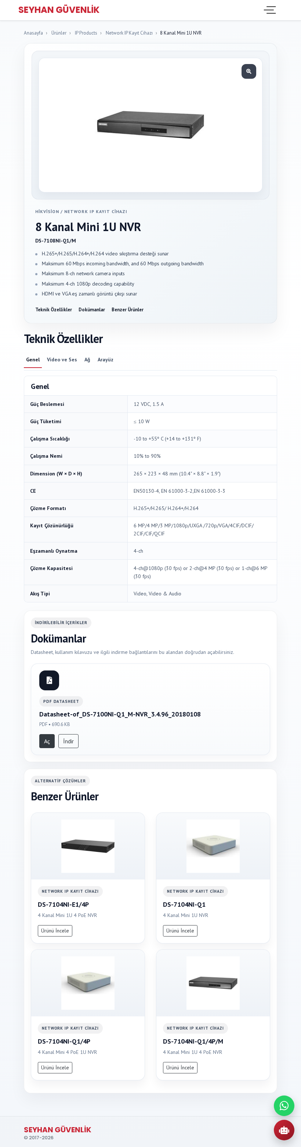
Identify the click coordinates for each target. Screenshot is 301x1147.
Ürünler (58, 33)
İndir (68, 741)
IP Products (86, 33)
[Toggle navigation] (269, 10)
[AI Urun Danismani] (284, 1130)
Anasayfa (33, 33)
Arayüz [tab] (105, 359)
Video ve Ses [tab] (62, 359)
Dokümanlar (92, 310)
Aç (47, 741)
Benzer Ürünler (128, 310)
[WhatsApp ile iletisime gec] (284, 1105)
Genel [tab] (33, 359)
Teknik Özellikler (53, 310)
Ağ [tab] (87, 359)
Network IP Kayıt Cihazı (129, 33)
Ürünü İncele (55, 930)
